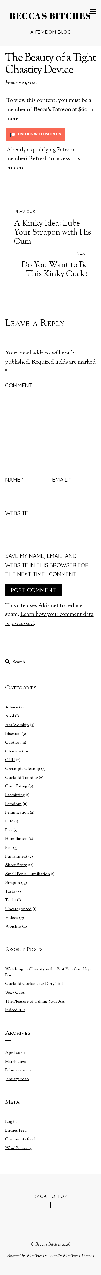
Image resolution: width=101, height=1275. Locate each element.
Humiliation (16, 839)
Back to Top (50, 1196)
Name (14, 479)
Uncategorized (18, 909)
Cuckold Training (21, 778)
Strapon (12, 883)
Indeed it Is (15, 1010)
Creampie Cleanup (22, 769)
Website (16, 513)
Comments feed (20, 1139)
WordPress (35, 1256)
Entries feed (16, 1130)
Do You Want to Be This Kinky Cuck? (54, 265)
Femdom (13, 804)
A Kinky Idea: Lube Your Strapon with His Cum (52, 227)
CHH (10, 760)
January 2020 (17, 1079)
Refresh (38, 159)
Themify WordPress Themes (71, 1256)
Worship (13, 927)
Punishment (16, 857)
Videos (11, 918)
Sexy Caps (15, 993)
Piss (8, 848)
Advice (11, 707)
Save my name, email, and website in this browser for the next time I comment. (47, 565)
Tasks (10, 891)
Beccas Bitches (48, 1244)
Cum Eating (16, 786)
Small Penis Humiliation (27, 874)
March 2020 (15, 1062)
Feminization (17, 813)
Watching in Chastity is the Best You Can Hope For (49, 972)
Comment (18, 385)
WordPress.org (18, 1148)
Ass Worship (17, 725)
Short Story (16, 865)
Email (61, 479)
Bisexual (13, 734)
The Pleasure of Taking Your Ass (35, 1002)
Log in (11, 1122)
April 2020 (15, 1053)
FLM (9, 821)
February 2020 (18, 1070)
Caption (13, 743)
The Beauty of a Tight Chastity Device (50, 64)
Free (9, 830)
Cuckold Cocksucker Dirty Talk (34, 984)
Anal (9, 716)
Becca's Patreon (52, 110)
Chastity (13, 751)
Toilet (10, 900)
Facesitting (15, 795)
